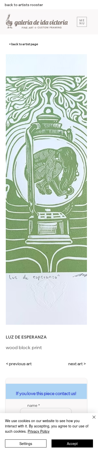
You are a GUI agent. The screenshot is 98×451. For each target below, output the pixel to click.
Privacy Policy (39, 431)
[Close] (91, 420)
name (32, 405)
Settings (25, 443)
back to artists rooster (24, 5)
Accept (72, 443)
